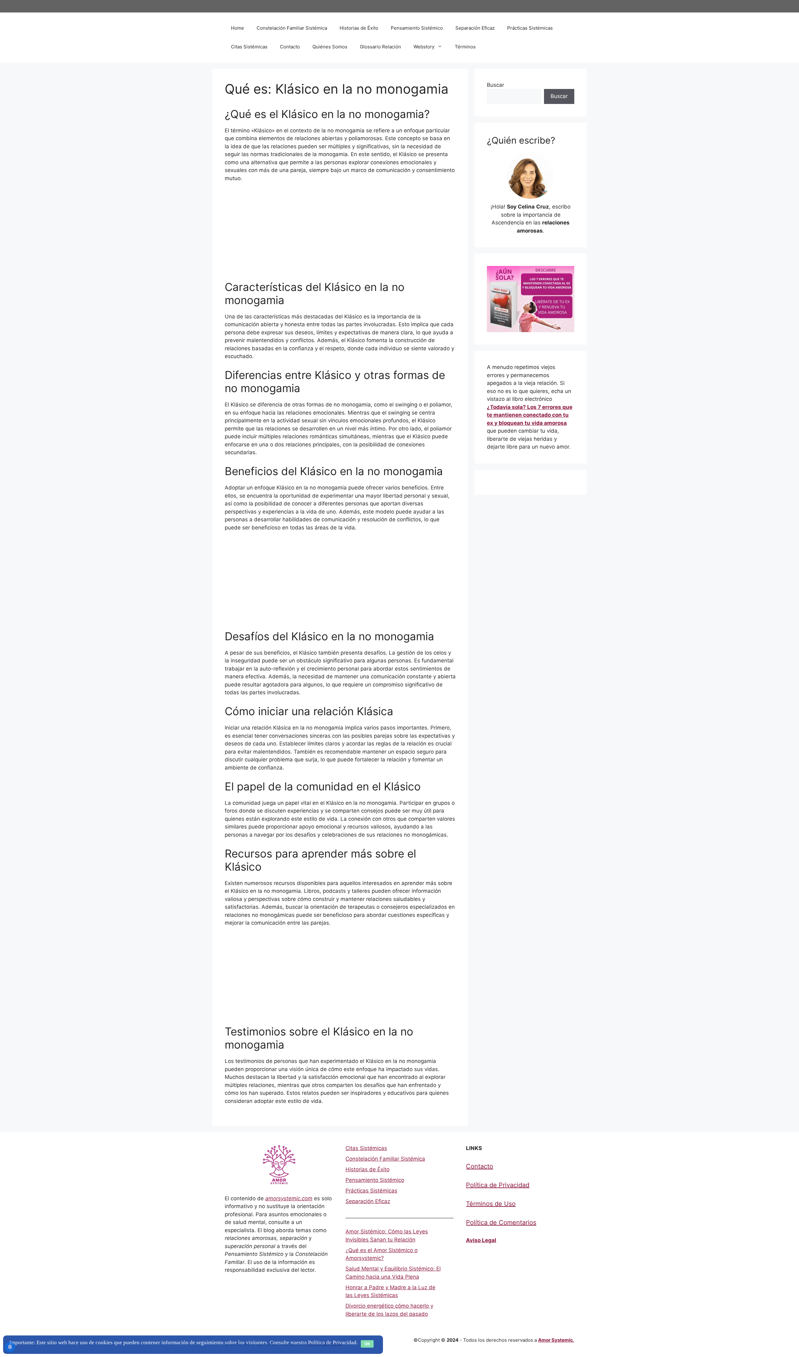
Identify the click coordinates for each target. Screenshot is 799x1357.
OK (367, 1343)
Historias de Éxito (359, 28)
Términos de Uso (491, 1203)
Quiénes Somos (329, 47)
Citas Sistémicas (249, 47)
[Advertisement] (340, 234)
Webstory (424, 47)
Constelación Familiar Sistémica (292, 28)
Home (237, 28)
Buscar (495, 85)
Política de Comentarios (501, 1222)
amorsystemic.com (288, 1198)
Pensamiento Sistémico (417, 28)
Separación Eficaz (475, 28)
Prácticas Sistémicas (530, 28)
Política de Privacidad (497, 1185)
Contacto (290, 47)
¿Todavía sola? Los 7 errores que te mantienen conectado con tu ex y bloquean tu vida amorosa (529, 415)
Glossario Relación (380, 47)
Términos (465, 47)
